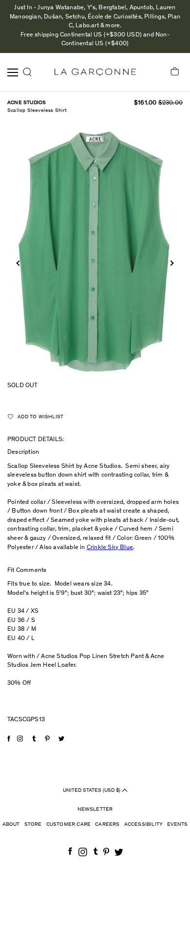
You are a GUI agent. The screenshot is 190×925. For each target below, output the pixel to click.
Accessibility (143, 824)
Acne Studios (26, 103)
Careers (107, 824)
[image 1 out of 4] (95, 250)
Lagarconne (95, 72)
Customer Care (68, 824)
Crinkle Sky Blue (110, 548)
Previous (18, 263)
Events (177, 824)
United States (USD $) (92, 790)
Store (33, 824)
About (11, 824)
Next (170, 263)
